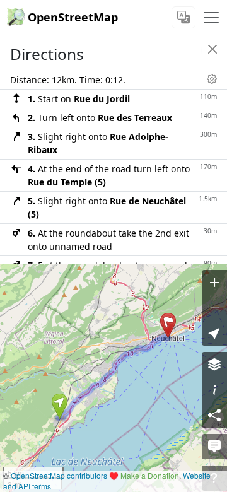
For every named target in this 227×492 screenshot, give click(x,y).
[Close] (212, 49)
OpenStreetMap (73, 17)
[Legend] (214, 389)
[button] (59, 406)
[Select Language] (183, 17)
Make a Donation (149, 475)
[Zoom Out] (214, 307)
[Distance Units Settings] (211, 78)
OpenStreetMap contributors (59, 475)
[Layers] (214, 364)
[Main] (211, 17)
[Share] (214, 415)
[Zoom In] (214, 282)
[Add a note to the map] (214, 446)
